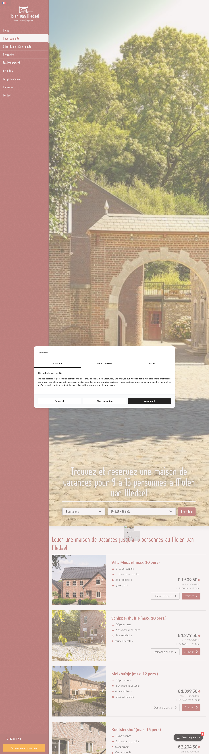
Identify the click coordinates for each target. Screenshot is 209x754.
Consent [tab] (57, 363)
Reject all (59, 401)
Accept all (149, 401)
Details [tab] (151, 363)
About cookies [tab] (104, 363)
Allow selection (105, 401)
